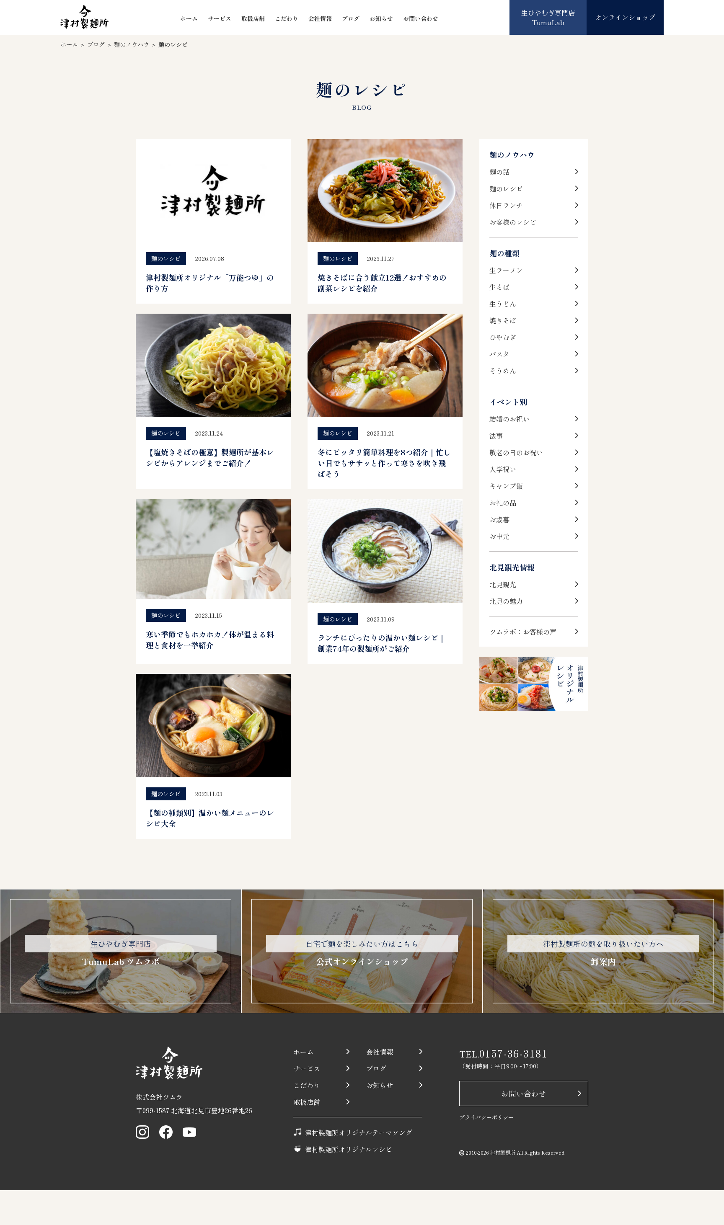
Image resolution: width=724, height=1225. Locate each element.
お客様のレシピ (512, 222)
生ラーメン (506, 270)
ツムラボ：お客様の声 (522, 632)
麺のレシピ (506, 188)
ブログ (350, 18)
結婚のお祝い (509, 419)
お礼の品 (502, 503)
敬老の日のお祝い (516, 452)
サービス (219, 18)
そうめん (502, 371)
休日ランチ (506, 205)
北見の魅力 (506, 601)
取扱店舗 (253, 18)
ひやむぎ (502, 337)
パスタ (499, 354)
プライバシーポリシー (486, 1117)
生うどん (502, 304)
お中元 (499, 536)
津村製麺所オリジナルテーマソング (358, 1132)
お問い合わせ (420, 18)
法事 (496, 436)
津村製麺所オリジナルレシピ (348, 1149)
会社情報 (320, 18)
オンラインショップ (625, 17)
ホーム (189, 18)
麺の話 (499, 172)
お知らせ (381, 18)
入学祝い (502, 469)
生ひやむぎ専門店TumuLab (548, 17)
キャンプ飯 (506, 486)
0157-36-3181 (513, 1053)
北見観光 (502, 584)
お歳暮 (499, 519)
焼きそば (502, 320)
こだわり (286, 18)
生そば (499, 287)
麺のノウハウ (131, 44)
